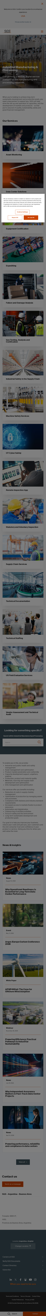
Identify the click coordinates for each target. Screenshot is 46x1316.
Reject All (15, 217)
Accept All (31, 217)
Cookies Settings (22, 212)
